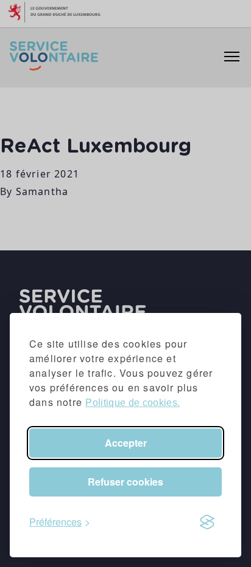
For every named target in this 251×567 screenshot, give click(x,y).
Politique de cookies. (132, 402)
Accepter (126, 443)
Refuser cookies (125, 482)
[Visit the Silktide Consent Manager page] (207, 522)
